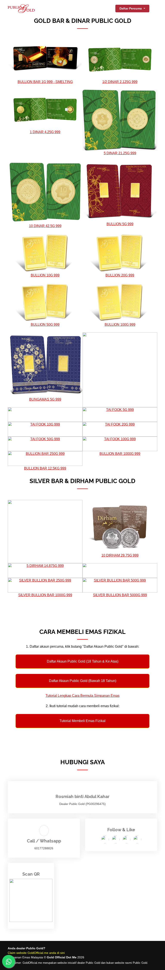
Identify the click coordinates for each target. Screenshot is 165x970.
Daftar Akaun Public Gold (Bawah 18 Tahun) (82, 681)
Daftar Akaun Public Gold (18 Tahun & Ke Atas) (82, 661)
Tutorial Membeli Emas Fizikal (82, 721)
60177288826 (43, 848)
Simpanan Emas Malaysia (25, 957)
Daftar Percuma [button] (131, 8)
